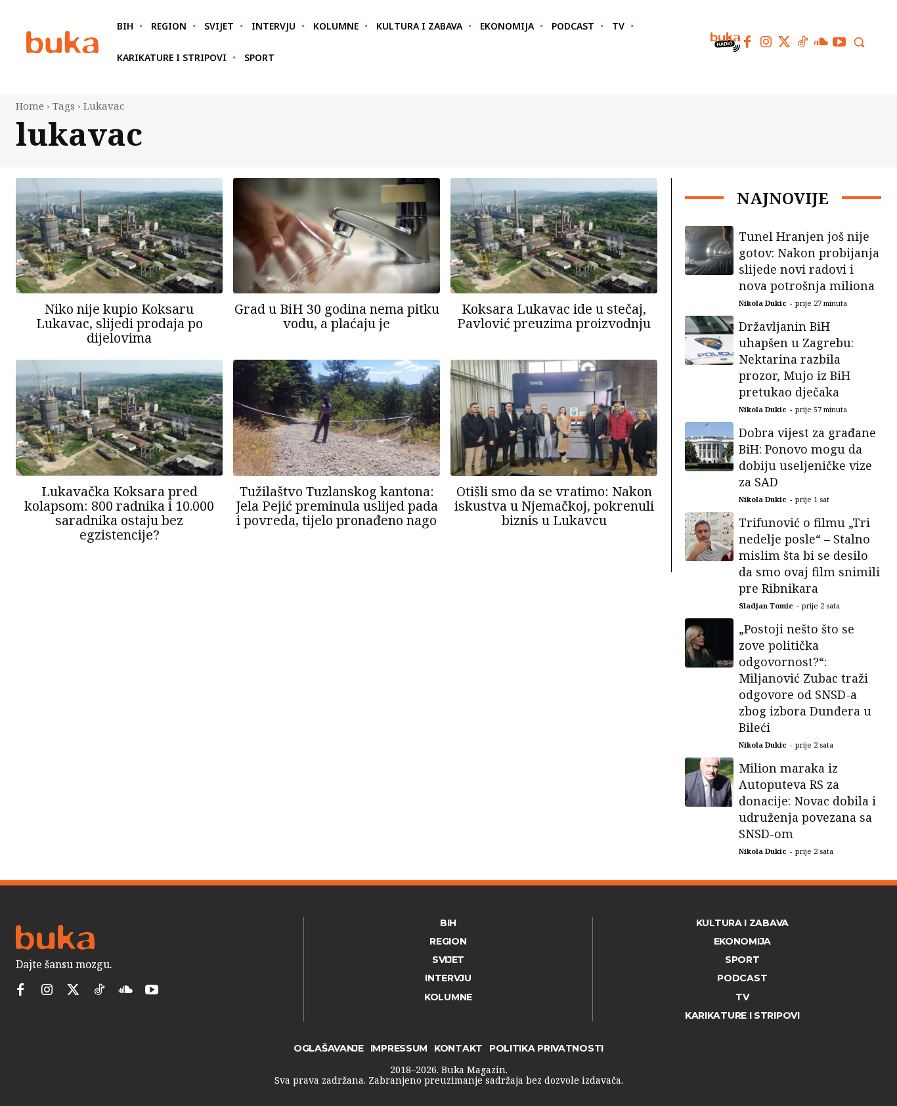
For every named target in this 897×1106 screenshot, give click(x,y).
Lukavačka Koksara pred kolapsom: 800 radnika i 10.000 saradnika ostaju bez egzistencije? (119, 512)
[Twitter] (784, 42)
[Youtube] (839, 42)
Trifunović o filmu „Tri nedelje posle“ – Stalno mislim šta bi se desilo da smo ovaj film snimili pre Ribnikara (809, 555)
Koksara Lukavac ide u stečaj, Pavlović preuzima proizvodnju (554, 316)
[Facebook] (747, 42)
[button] (859, 42)
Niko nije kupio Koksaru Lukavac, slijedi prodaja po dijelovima (119, 323)
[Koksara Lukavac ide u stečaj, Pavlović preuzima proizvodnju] (553, 235)
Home (30, 105)
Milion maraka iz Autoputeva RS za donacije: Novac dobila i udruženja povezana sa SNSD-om (807, 800)
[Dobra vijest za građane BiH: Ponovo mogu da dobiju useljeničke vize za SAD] (709, 446)
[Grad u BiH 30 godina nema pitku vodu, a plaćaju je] (336, 235)
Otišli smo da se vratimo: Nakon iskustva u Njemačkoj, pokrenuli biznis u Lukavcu (554, 505)
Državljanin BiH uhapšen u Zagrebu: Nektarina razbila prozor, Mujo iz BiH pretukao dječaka (796, 359)
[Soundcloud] (820, 42)
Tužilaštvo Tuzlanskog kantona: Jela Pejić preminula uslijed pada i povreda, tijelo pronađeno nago (337, 505)
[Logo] (62, 42)
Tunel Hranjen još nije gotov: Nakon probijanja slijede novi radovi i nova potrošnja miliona (809, 260)
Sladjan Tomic (766, 605)
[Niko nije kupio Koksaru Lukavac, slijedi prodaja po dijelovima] (119, 235)
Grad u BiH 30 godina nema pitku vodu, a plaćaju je (336, 316)
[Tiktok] (802, 42)
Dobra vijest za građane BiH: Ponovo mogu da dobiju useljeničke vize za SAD (807, 457)
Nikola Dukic (763, 303)
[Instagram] (765, 42)
